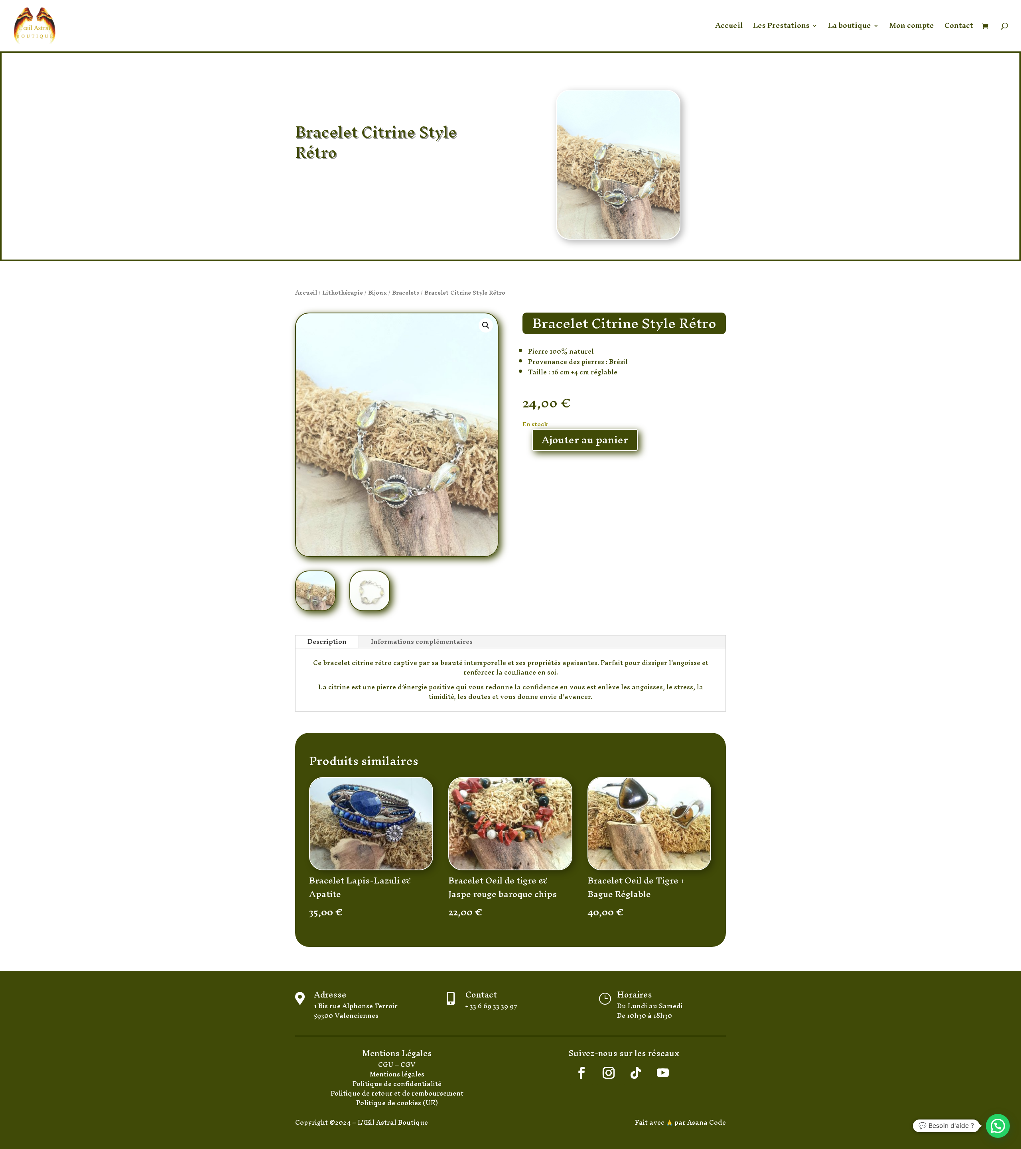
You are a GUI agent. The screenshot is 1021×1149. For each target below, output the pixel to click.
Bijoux (377, 292)
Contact (958, 28)
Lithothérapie (342, 292)
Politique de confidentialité (397, 1083)
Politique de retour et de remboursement (397, 1093)
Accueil (729, 28)
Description (327, 641)
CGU (386, 1064)
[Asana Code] (686, 1122)
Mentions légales (397, 1074)
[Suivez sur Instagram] (609, 1073)
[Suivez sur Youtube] (663, 1073)
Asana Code (706, 1122)
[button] (486, 325)
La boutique (849, 28)
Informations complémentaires (422, 641)
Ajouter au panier (585, 440)
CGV (408, 1064)
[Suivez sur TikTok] (636, 1073)
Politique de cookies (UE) (397, 1103)
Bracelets (405, 292)
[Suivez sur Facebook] (581, 1073)
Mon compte (911, 28)
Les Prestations (781, 28)
